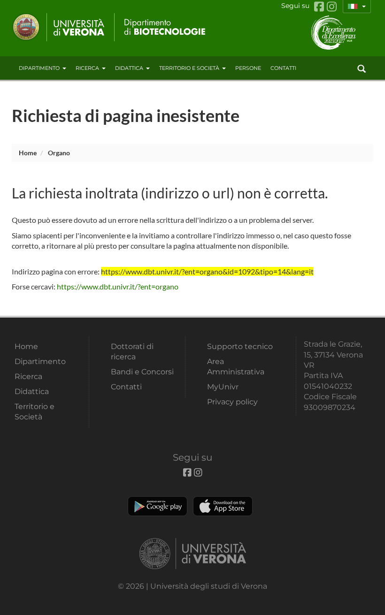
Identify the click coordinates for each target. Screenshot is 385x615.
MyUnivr (223, 386)
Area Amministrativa (235, 366)
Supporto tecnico (240, 346)
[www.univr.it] (59, 27)
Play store (157, 506)
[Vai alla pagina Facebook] (320, 7)
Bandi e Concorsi (142, 371)
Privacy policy (232, 401)
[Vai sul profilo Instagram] (332, 7)
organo (59, 153)
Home (28, 153)
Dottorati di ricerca (132, 351)
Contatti (126, 386)
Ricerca (87, 68)
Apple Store (222, 506)
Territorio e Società (189, 68)
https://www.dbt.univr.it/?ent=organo (117, 286)
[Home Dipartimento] (161, 27)
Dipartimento (39, 68)
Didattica (129, 68)
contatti (283, 68)
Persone (248, 68)
